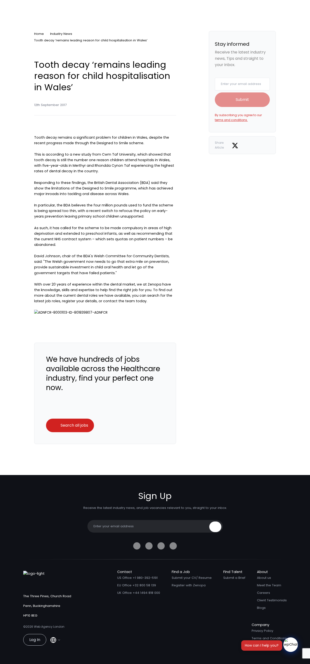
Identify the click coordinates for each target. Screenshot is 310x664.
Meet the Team (269, 585)
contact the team (119, 301)
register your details (79, 301)
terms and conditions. (231, 120)
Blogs (261, 607)
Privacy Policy (262, 630)
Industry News (61, 34)
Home (39, 34)
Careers (263, 592)
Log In (34, 639)
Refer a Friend (263, 645)
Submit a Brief (234, 577)
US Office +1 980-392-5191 (137, 577)
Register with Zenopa (189, 585)
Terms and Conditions (269, 638)
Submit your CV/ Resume (192, 577)
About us (264, 577)
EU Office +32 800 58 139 (136, 585)
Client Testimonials (272, 600)
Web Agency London (49, 627)
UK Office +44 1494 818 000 (138, 592)
